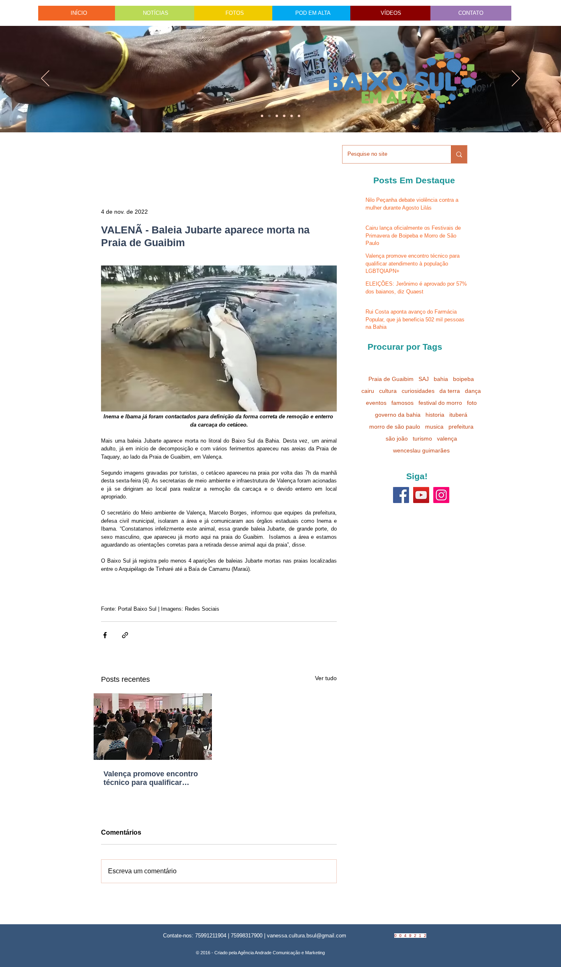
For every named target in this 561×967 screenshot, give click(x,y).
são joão (397, 438)
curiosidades (418, 391)
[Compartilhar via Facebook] (105, 635)
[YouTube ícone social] (421, 495)
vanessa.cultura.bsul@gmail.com (306, 935)
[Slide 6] (277, 116)
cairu (367, 391)
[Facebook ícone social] (401, 495)
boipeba (463, 379)
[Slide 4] (269, 116)
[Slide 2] (284, 116)
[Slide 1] (262, 116)
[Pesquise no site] (459, 154)
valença (447, 438)
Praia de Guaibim (391, 379)
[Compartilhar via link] (125, 635)
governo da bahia (398, 414)
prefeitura (461, 426)
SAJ (423, 379)
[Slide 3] (299, 116)
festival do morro (440, 402)
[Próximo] (516, 79)
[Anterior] (45, 79)
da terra (449, 391)
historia (434, 414)
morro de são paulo (394, 426)
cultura (388, 391)
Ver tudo (326, 678)
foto (472, 402)
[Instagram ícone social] (441, 495)
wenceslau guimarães (421, 450)
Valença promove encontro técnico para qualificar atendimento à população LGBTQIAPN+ (150, 778)
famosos (402, 402)
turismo (422, 438)
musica (434, 426)
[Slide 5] (291, 116)
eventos (376, 402)
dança (473, 391)
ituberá (458, 414)
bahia (441, 379)
